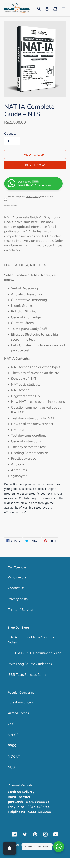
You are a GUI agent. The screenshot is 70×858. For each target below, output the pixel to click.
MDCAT (14, 756)
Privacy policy (18, 599)
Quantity (10, 133)
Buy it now (35, 165)
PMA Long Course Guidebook (30, 664)
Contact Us (16, 588)
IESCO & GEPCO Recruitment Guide (34, 653)
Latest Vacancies (20, 702)
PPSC (12, 745)
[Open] (9, 848)
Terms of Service (20, 609)
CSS (11, 724)
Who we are (17, 577)
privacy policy (33, 196)
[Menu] (63, 8)
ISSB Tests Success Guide (27, 674)
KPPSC (13, 735)
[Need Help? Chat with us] (58, 846)
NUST (12, 767)
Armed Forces (18, 713)
